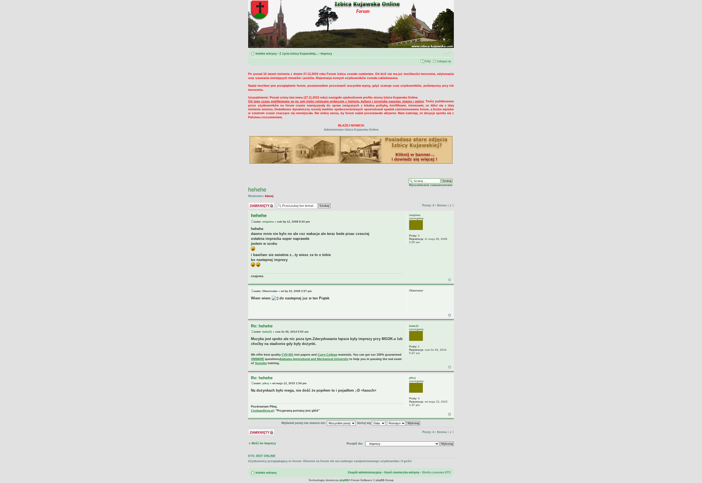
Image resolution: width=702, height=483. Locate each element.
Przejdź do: (355, 443)
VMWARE (257, 359)
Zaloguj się (444, 61)
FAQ (428, 61)
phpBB (343, 480)
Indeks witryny (266, 53)
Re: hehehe (262, 326)
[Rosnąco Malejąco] (404, 423)
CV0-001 (287, 354)
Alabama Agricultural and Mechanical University (314, 359)
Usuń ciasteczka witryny (401, 472)
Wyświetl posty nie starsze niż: (304, 423)
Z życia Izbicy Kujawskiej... (298, 53)
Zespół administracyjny (364, 472)
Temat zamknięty (260, 204)
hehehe (257, 190)
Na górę (449, 279)
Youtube (261, 363)
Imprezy (326, 53)
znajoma (268, 221)
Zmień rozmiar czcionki (447, 52)
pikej (265, 383)
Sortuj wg (364, 423)
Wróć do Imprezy (263, 443)
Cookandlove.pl (262, 410)
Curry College (327, 354)
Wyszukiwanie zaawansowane (430, 185)
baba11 (267, 331)
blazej (269, 196)
